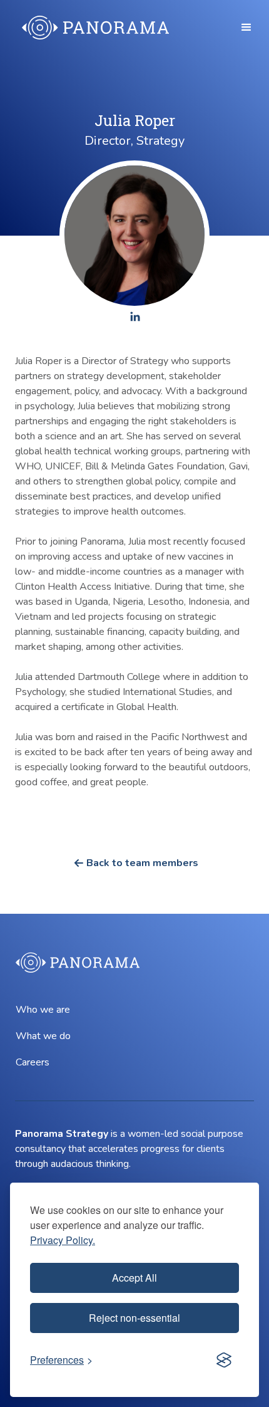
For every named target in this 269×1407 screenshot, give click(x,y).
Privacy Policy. (62, 1240)
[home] (92, 27)
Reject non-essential (134, 1317)
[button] (246, 27)
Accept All (134, 1277)
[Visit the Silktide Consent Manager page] (224, 1360)
